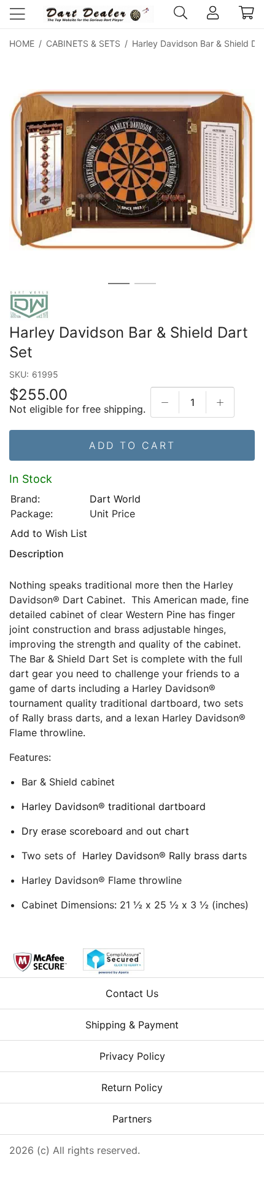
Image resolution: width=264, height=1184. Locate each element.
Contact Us (132, 993)
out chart (167, 831)
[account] (213, 14)
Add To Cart (132, 445)
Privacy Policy (132, 1056)
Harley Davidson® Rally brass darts (164, 855)
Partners (132, 1119)
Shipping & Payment (132, 1025)
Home (21, 43)
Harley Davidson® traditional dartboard (113, 806)
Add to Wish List (48, 533)
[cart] (246, 14)
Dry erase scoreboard (72, 831)
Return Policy (132, 1087)
